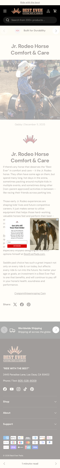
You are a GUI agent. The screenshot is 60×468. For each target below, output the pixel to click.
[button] (55, 11)
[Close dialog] (57, 219)
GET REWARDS (17, 246)
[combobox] (30, 20)
